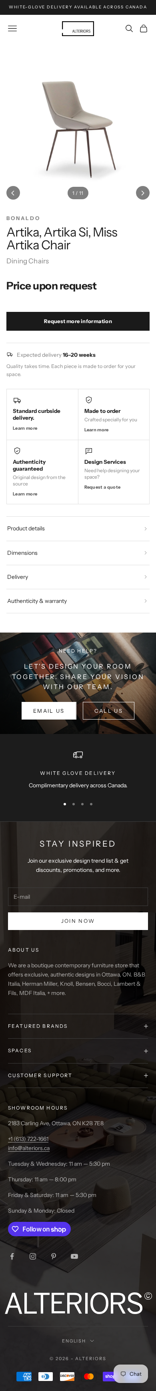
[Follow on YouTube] (74, 1256)
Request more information (78, 321)
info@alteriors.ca (29, 1148)
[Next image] (143, 193)
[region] (78, 770)
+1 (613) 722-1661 (28, 1138)
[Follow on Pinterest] (54, 1256)
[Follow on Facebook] (12, 1256)
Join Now (78, 921)
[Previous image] (13, 193)
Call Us (108, 711)
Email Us (49, 711)
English (74, 1341)
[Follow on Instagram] (33, 1256)
